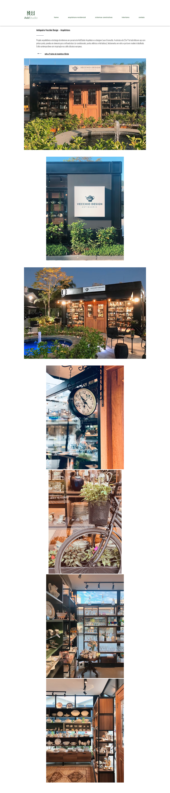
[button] (85, 104)
